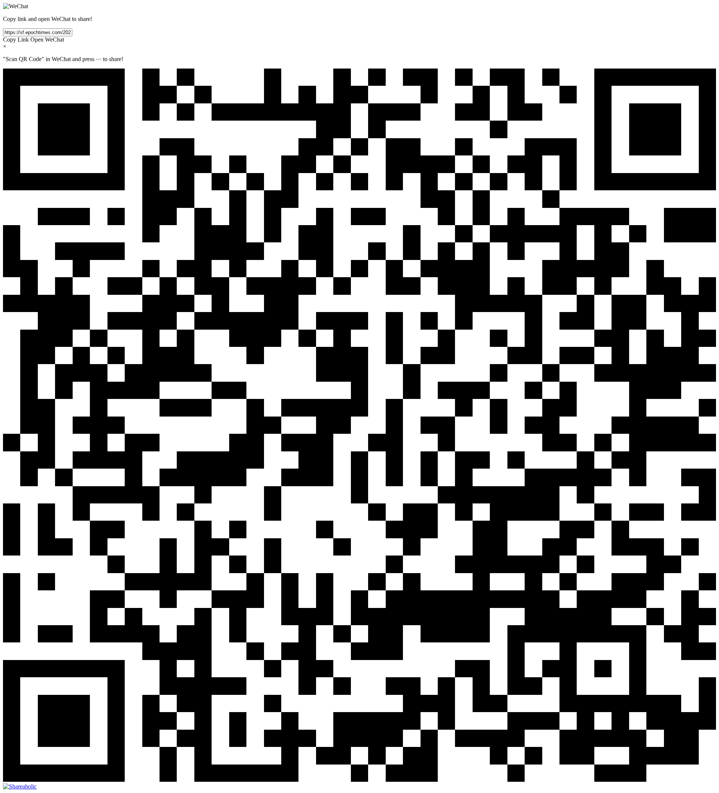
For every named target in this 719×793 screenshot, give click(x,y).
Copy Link (16, 39)
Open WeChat (47, 39)
